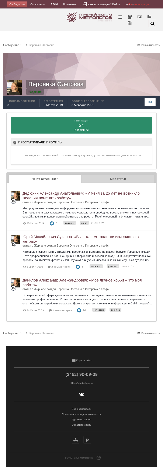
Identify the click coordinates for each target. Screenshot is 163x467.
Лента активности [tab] (45, 178)
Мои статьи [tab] (118, 178)
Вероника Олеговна (69, 202)
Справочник (37, 4)
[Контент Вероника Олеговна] (150, 102)
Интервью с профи (97, 202)
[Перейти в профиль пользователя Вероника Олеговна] (15, 196)
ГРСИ (54, 4)
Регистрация (141, 4)
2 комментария (60, 266)
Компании (69, 4)
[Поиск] (152, 23)
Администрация (81, 419)
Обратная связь (81, 424)
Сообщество (17, 4)
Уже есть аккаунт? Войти (104, 4)
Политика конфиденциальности (81, 414)
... (24, 45)
